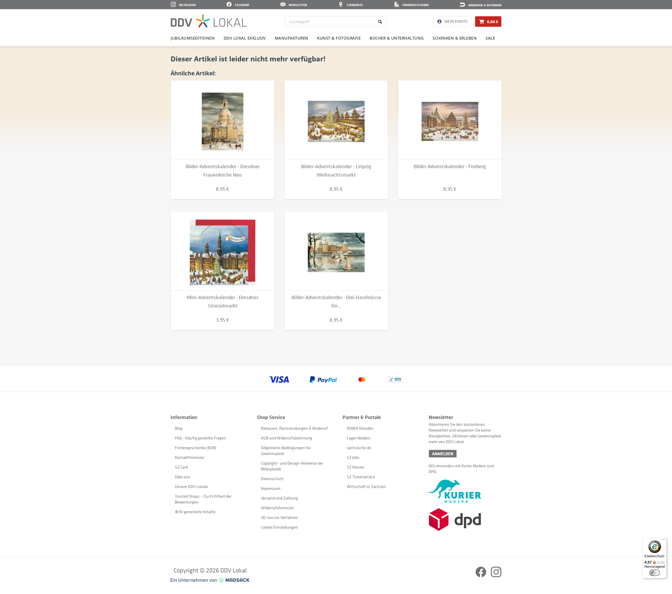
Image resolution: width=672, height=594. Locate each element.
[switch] (654, 573)
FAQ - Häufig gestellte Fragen (200, 438)
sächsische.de (359, 447)
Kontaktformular (189, 457)
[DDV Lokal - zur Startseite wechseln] (209, 21)
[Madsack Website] (210, 580)
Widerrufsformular (277, 508)
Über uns (182, 477)
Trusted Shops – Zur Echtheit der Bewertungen (203, 499)
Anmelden (442, 454)
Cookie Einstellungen (279, 527)
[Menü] (663, 541)
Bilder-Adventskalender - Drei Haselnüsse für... (336, 301)
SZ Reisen (355, 467)
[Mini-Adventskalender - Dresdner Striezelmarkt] (222, 251)
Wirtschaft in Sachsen (366, 486)
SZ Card (181, 467)
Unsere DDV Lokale (191, 486)
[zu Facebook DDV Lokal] (481, 576)
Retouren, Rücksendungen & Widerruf (294, 428)
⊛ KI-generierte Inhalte (195, 512)
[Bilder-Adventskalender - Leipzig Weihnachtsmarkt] (336, 120)
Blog (178, 428)
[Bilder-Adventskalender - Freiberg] (449, 120)
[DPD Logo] (465, 519)
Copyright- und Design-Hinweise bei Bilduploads (292, 466)
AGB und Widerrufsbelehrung (286, 438)
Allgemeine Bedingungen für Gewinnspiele (286, 450)
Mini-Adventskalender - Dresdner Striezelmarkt (222, 301)
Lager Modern (359, 438)
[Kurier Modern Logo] (465, 491)
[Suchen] (381, 21)
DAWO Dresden (360, 428)
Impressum (270, 488)
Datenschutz (272, 478)
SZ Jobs (353, 457)
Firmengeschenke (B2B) (195, 447)
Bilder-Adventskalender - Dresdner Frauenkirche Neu (223, 170)
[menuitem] (335, 21)
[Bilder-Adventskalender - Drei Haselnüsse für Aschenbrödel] (336, 251)
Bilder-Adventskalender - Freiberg (450, 166)
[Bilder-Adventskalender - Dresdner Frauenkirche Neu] (222, 120)
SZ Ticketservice (361, 477)
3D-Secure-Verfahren (279, 517)
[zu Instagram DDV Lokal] (496, 576)
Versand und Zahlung (279, 498)
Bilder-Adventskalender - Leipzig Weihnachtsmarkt (336, 170)
